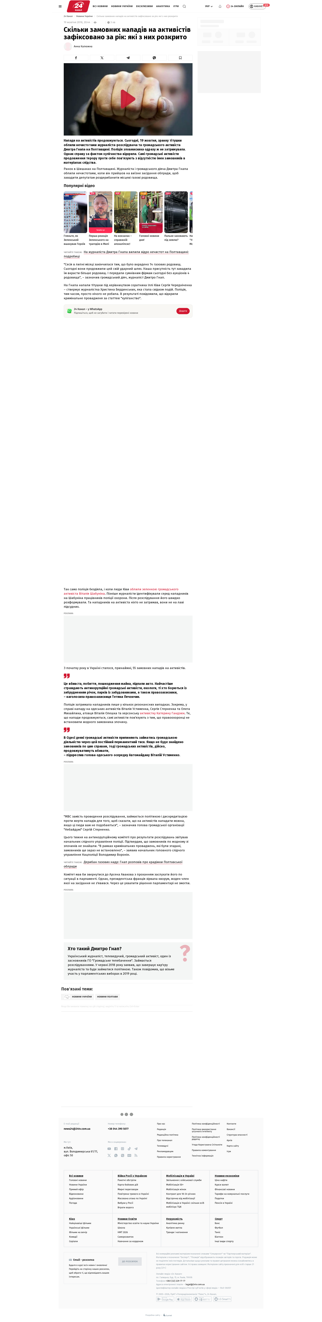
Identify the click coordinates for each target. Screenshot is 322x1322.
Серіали (73, 1241)
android (165, 1299)
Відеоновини (76, 1193)
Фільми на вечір (78, 1232)
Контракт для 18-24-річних (180, 1193)
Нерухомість (174, 1218)
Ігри (176, 6)
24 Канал (68, 16)
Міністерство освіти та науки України (138, 1223)
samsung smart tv (222, 1299)
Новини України (122, 6)
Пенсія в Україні (224, 1203)
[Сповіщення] (220, 6)
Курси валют (222, 1184)
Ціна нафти (221, 1180)
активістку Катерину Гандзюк (162, 713)
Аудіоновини (76, 1198)
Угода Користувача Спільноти (207, 1145)
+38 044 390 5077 (118, 1128)
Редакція (161, 1129)
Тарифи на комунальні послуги (232, 1193)
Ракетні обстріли (127, 1180)
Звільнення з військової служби (184, 1180)
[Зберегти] (180, 57)
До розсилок (130, 1261)
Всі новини (100, 6)
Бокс (217, 1223)
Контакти (231, 1124)
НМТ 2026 (123, 1232)
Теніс (218, 1232)
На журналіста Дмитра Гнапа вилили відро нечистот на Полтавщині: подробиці (126, 254)
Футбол (219, 1227)
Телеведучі (162, 1146)
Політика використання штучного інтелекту (204, 1130)
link (109, 1149)
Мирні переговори (128, 1189)
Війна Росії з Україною (132, 1175)
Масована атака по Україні (132, 1198)
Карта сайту (233, 1146)
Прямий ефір (76, 1189)
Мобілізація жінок (176, 1189)
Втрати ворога (126, 1207)
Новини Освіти (127, 1218)
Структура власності (237, 1135)
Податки (219, 1198)
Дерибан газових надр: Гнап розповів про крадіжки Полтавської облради (123, 864)
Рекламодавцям (165, 1151)
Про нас (161, 1124)
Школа (121, 1227)
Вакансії (231, 1129)
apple (184, 1299)
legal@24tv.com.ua (195, 1284)
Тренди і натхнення (177, 1232)
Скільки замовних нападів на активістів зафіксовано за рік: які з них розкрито (137, 16)
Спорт (219, 1218)
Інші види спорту (224, 1241)
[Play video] (128, 98)
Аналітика (163, 6)
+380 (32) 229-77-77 (175, 1281)
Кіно (72, 1218)
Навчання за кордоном (130, 1241)
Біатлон (219, 1236)
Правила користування (169, 1157)
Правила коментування (204, 1150)
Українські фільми (79, 1227)
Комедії (73, 1236)
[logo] (78, 6)
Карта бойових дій (128, 1184)
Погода (73, 1203)
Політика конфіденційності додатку (206, 1138)
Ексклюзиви (144, 6)
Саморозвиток (126, 1236)
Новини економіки (227, 1175)
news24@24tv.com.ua (77, 1128)
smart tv (203, 1299)
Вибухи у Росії (125, 1203)
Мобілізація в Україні (180, 1175)
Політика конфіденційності (206, 1124)
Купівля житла (174, 1227)
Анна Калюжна (83, 46)
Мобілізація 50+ (174, 1184)
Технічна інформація (202, 1156)
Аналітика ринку (175, 1223)
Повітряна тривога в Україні (133, 1193)
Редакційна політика (167, 1135)
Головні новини (78, 1180)
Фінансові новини (225, 1189)
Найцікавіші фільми (80, 1223)
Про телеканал (164, 1140)
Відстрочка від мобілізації (180, 1198)
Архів (229, 1140)
